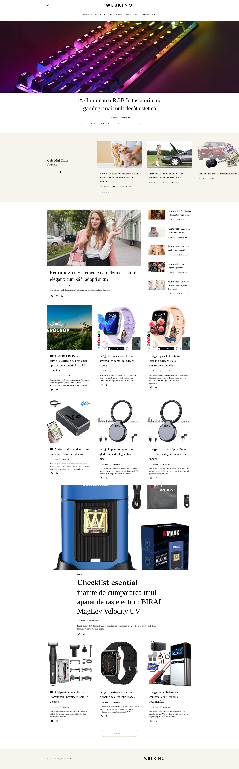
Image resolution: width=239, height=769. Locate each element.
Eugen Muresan (104, 186)
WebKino (119, 5)
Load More (118, 733)
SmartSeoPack (68, 759)
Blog (79, 574)
